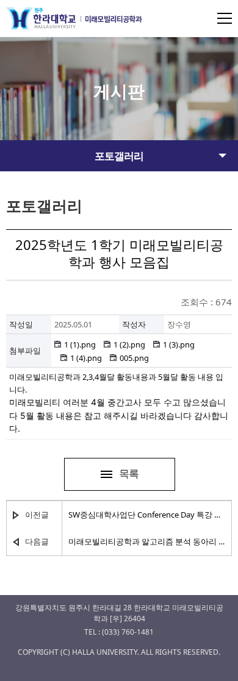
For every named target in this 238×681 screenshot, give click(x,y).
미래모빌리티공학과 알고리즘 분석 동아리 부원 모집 (146, 541)
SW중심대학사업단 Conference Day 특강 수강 (146, 514)
